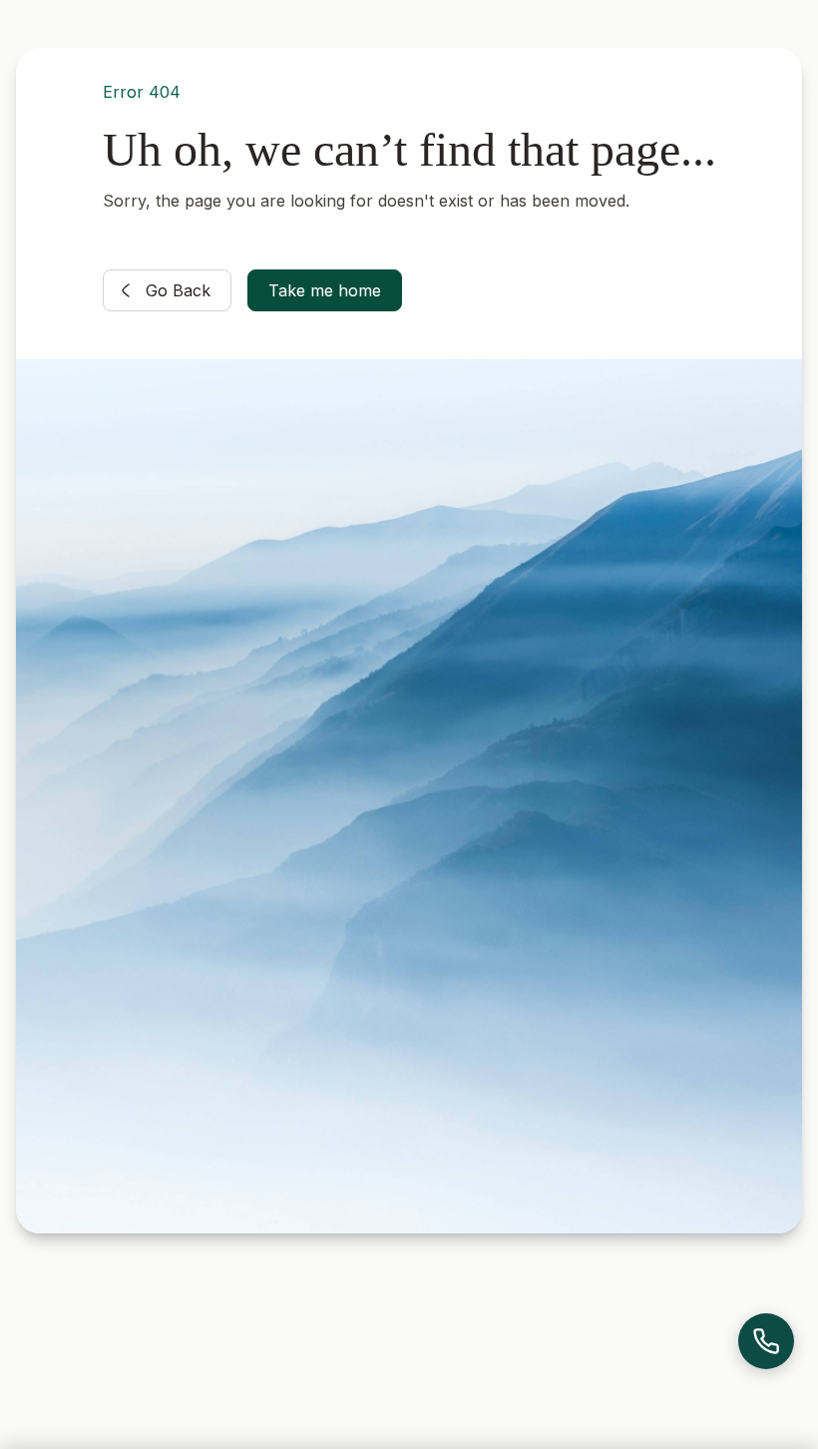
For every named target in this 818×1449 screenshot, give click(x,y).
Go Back (178, 290)
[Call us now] (766, 1341)
